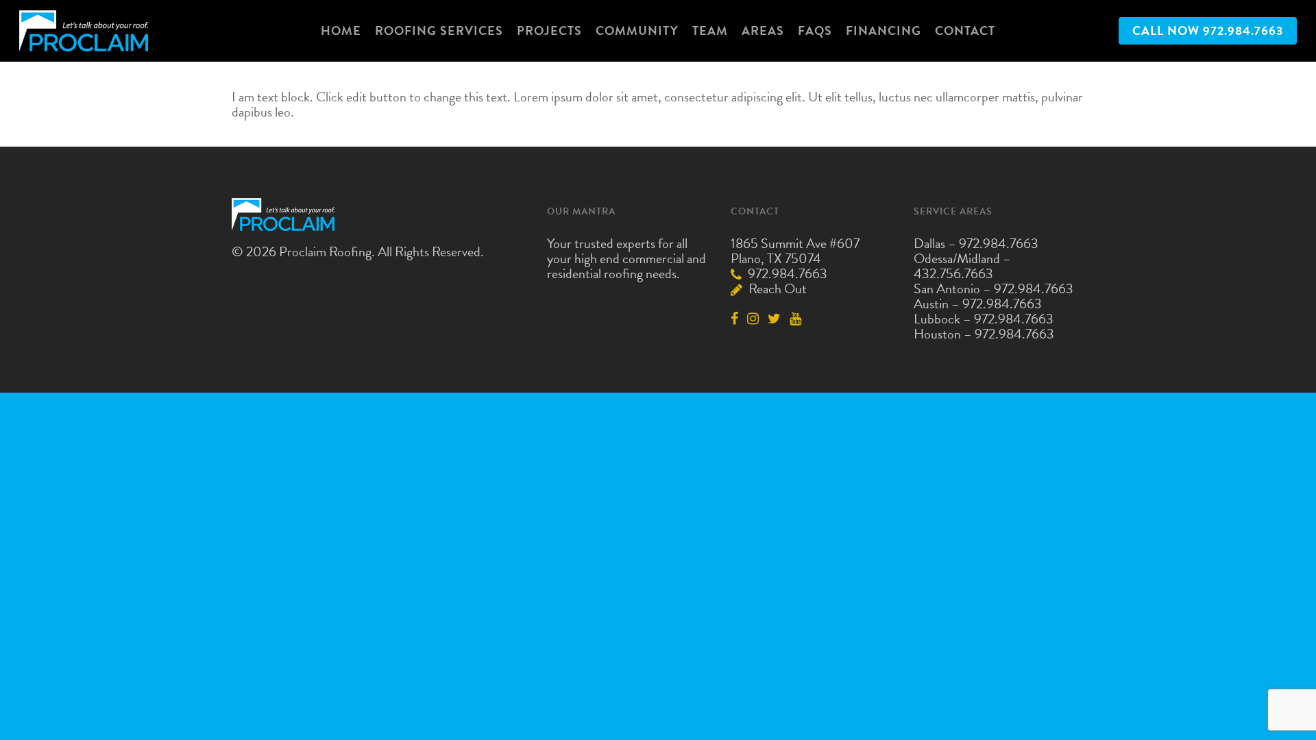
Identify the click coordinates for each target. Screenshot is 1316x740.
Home (341, 31)
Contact (965, 31)
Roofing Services (439, 31)
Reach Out (776, 288)
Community (637, 31)
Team (710, 31)
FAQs (815, 31)
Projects (549, 31)
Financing (883, 31)
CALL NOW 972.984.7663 (1207, 31)
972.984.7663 (786, 273)
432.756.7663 (953, 273)
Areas (763, 31)
